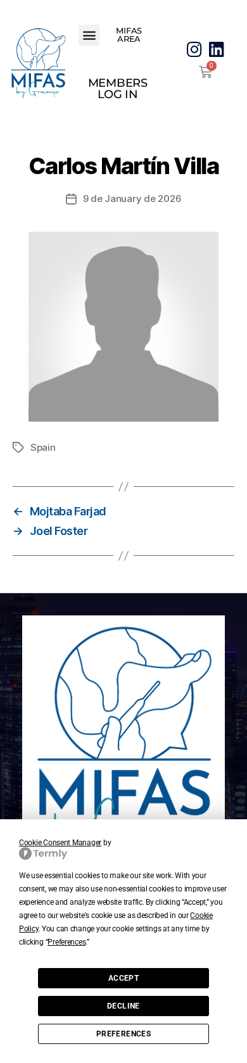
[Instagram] (194, 49)
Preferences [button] (67, 942)
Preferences (123, 1033)
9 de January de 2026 (132, 198)
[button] (89, 35)
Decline (123, 1006)
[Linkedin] (216, 49)
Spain (43, 447)
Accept (123, 978)
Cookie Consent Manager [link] (60, 842)
